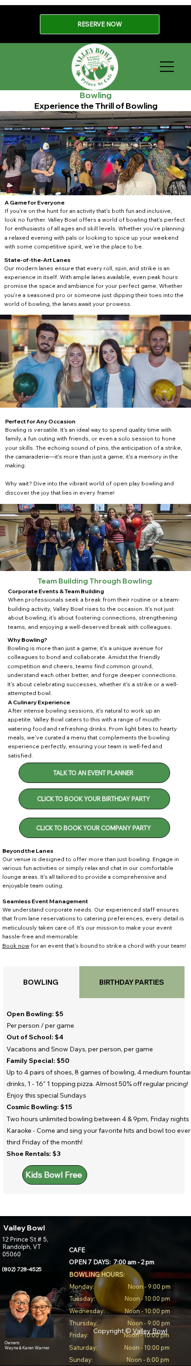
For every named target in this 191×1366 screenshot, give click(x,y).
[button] (94, 772)
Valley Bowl (150, 1331)
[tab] (41, 982)
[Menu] (167, 66)
